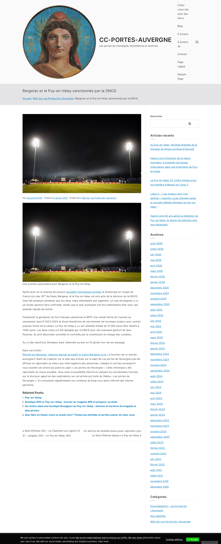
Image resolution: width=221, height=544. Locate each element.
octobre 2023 (158, 431)
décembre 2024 (159, 353)
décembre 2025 (159, 287)
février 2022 (157, 464)
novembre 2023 (159, 425)
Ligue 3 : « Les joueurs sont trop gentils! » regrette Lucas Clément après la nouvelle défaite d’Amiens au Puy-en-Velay (173, 200)
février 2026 (157, 276)
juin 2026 (155, 254)
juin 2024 (155, 387)
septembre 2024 (160, 370)
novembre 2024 (159, 359)
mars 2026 (156, 271)
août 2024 (156, 376)
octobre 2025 (158, 298)
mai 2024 (155, 392)
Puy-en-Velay (33, 397)
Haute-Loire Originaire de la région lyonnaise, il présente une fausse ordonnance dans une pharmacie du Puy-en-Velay (174, 165)
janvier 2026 (157, 282)
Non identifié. (158, 516)
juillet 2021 (156, 475)
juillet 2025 (156, 315)
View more (103, 541)
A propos (183, 33)
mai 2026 (155, 260)
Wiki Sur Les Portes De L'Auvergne (99, 198)
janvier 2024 (157, 414)
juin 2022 (155, 459)
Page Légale (181, 64)
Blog (180, 25)
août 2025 (156, 309)
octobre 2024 (158, 365)
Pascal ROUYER (34, 198)
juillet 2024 (156, 381)
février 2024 (157, 409)
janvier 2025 (157, 348)
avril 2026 (156, 265)
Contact (182, 54)
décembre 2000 (159, 486)
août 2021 (156, 470)
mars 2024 (156, 403)
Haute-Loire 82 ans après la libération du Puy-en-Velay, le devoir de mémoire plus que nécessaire (174, 220)
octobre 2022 (158, 453)
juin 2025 (155, 320)
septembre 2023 (160, 436)
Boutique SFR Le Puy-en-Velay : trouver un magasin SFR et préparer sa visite (71, 401)
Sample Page (182, 76)
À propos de (183, 44)
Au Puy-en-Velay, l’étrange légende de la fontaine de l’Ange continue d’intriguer (173, 147)
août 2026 (156, 243)
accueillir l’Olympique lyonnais (83, 291)
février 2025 (157, 342)
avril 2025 (156, 331)
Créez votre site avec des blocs (183, 12)
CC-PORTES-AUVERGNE (135, 39)
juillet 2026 (156, 248)
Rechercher (156, 116)
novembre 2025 (159, 293)
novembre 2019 (159, 481)
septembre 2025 (160, 304)
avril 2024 (156, 398)
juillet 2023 (156, 442)
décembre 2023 (159, 420)
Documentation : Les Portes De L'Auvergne (168, 508)
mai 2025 (155, 326)
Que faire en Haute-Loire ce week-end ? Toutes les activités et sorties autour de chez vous (80, 414)
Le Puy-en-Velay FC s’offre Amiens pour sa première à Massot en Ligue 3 (173, 182)
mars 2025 (156, 337)
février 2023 (157, 448)
